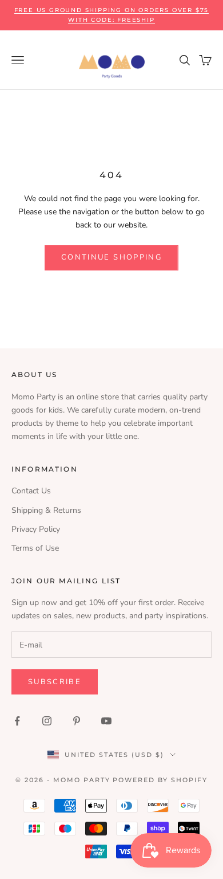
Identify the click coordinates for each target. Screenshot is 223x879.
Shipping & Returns (46, 510)
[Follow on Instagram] (47, 721)
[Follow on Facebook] (17, 721)
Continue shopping (111, 257)
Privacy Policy (35, 529)
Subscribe (54, 682)
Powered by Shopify (160, 780)
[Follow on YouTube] (106, 721)
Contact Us (31, 490)
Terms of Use (35, 548)
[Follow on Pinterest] (76, 721)
